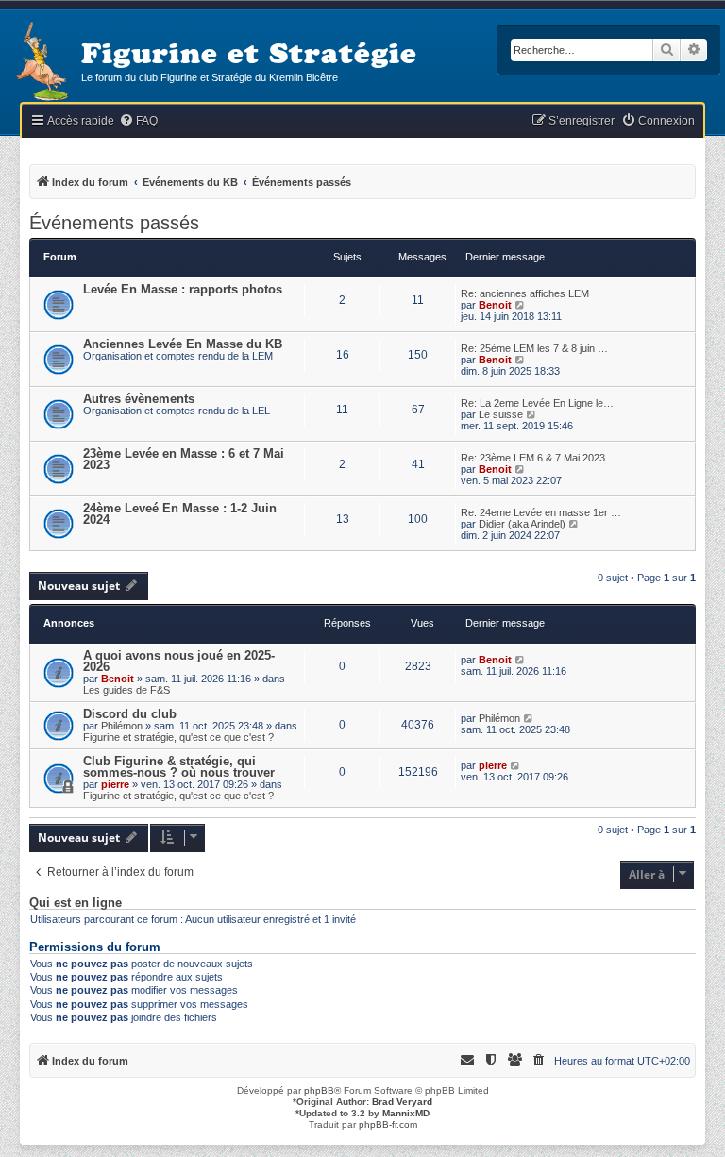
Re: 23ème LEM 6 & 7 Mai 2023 (533, 457)
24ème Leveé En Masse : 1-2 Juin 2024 (180, 514)
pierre (115, 784)
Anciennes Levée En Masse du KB (182, 344)
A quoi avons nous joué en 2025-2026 (179, 661)
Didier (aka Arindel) (522, 523)
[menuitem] (138, 121)
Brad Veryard (402, 1102)
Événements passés (114, 222)
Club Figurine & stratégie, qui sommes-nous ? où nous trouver (179, 767)
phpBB (319, 1090)
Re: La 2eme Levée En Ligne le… (537, 403)
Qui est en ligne (75, 903)
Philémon (122, 725)
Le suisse (501, 414)
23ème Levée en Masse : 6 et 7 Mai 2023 (183, 459)
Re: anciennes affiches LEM (525, 293)
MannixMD (406, 1113)
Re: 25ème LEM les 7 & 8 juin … (534, 348)
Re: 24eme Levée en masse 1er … (541, 512)
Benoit (495, 304)
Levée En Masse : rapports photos (182, 289)
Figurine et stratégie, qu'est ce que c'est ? (178, 737)
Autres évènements (138, 399)
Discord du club (130, 714)
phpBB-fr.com (388, 1124)
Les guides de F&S (126, 690)
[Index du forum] (40, 63)
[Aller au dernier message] (520, 659)
